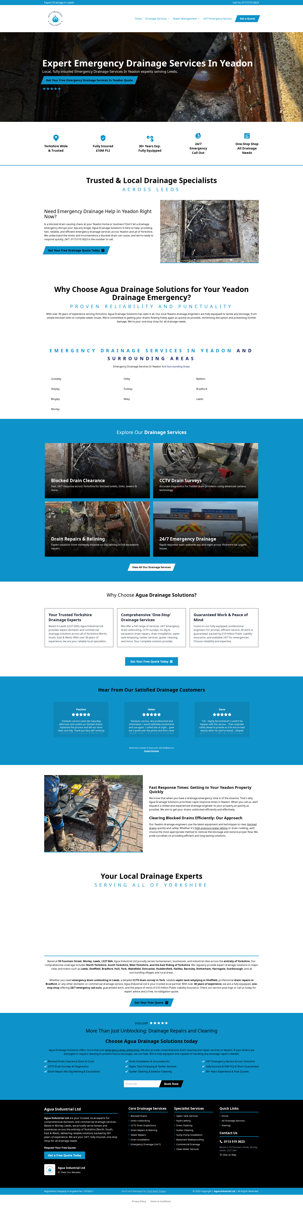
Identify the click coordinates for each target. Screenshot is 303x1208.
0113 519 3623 (234, 1141)
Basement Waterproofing (190, 1139)
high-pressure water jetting (211, 828)
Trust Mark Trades (156, 1191)
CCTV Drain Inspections (143, 1125)
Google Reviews (151, 751)
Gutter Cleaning (184, 1130)
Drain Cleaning (184, 1125)
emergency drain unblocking (122, 1050)
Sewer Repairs (138, 1134)
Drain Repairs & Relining (144, 1130)
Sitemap (226, 1125)
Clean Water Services (187, 1149)
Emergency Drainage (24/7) (146, 1144)
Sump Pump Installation (189, 1134)
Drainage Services (156, 18)
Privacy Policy (139, 1201)
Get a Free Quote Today (64, 1155)
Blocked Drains (139, 1115)
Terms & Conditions (160, 1201)
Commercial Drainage (188, 1144)
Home (138, 18)
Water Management (185, 18)
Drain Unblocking (140, 1120)
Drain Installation (140, 1139)
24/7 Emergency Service (217, 18)
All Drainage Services (233, 1120)
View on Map (229, 1154)
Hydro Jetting (183, 1120)
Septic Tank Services (187, 1115)
